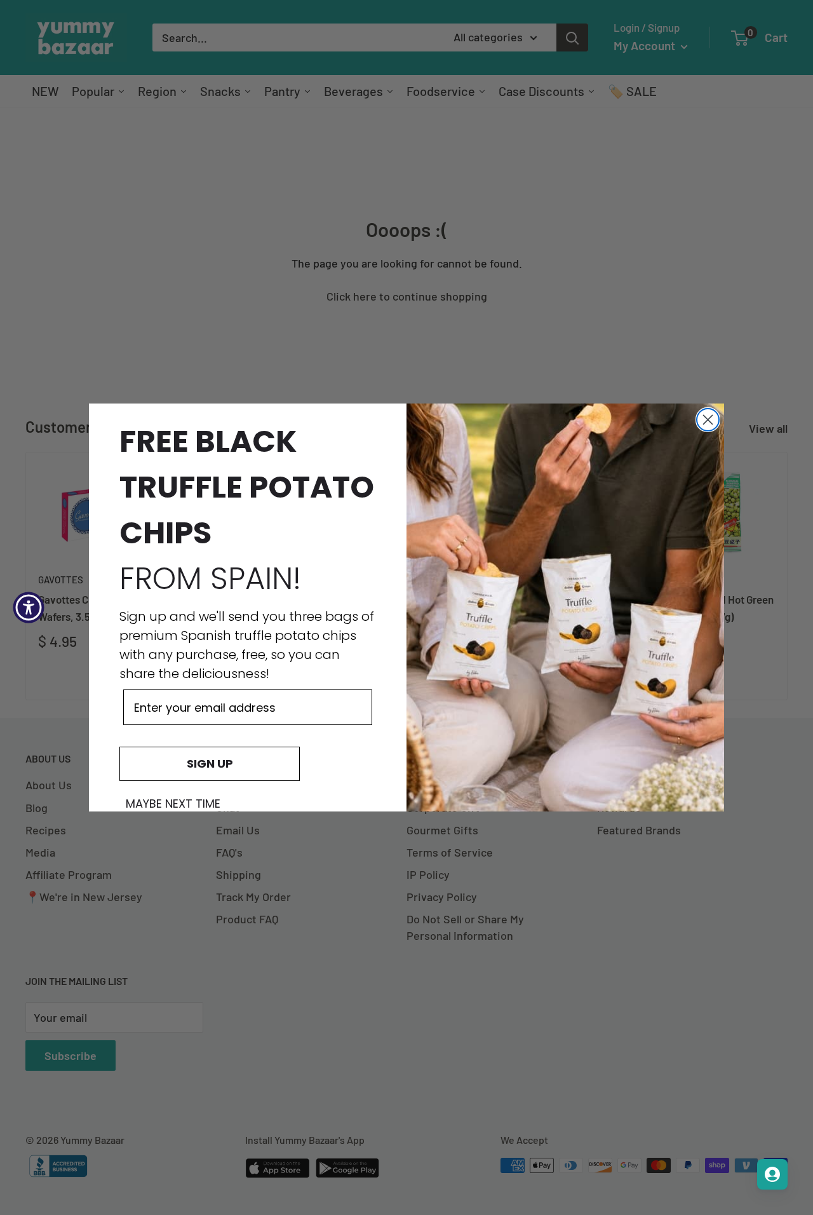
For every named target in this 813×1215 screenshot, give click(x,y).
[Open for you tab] (772, 1174)
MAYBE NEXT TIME (173, 803)
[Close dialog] (708, 420)
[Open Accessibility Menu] (28, 607)
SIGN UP (210, 763)
